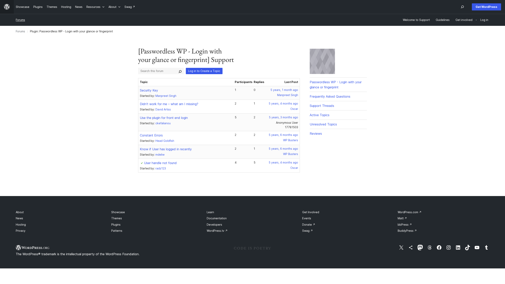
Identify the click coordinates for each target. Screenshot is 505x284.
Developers (214, 224)
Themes (116, 218)
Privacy (20, 230)
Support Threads (322, 106)
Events (306, 218)
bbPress (405, 224)
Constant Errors (151, 135)
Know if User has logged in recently (166, 149)
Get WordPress (486, 6)
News (19, 218)
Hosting (21, 224)
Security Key (149, 90)
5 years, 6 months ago (283, 134)
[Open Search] (462, 7)
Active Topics (319, 115)
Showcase (118, 212)
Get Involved (310, 212)
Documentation (217, 218)
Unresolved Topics (323, 124)
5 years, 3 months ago (283, 117)
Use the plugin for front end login (164, 118)
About (20, 212)
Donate (308, 224)
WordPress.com (410, 212)
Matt (402, 218)
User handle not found (160, 163)
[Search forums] (180, 71)
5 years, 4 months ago (283, 103)
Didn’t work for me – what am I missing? (169, 104)
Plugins (116, 224)
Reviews (316, 133)
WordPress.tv (217, 230)
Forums (20, 19)
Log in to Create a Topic (204, 71)
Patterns (116, 230)
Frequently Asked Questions (330, 96)
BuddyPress (407, 230)
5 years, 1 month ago (284, 90)
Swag (307, 230)
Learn (210, 212)
